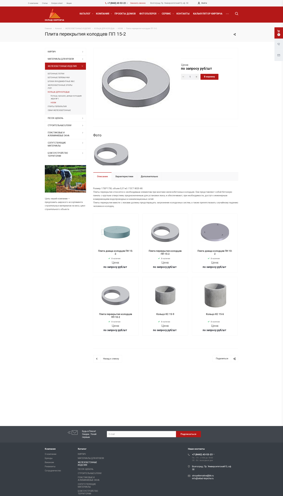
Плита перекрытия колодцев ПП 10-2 (115, 316)
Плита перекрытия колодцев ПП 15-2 (165, 252)
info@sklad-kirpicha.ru (203, 478)
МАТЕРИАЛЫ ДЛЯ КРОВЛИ (61, 59)
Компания (50, 449)
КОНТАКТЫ (183, 13)
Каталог (82, 449)
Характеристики (124, 176)
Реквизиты (50, 466)
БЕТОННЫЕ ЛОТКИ (56, 74)
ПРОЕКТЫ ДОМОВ (125, 13)
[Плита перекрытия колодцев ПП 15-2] (136, 83)
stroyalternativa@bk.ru (203, 475)
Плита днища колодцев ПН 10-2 (215, 252)
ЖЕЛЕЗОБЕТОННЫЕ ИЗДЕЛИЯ (62, 66)
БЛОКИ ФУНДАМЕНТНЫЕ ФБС (61, 81)
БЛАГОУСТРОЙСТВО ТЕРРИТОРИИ (58, 154)
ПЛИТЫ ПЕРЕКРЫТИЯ (57, 106)
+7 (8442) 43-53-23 (202, 454)
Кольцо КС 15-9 (165, 314)
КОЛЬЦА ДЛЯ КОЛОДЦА (59, 92)
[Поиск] (235, 14)
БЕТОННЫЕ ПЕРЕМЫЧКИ (59, 77)
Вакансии (49, 462)
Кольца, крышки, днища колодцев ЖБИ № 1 (66, 97)
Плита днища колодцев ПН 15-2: (115, 252)
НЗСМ (53, 102)
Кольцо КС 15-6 (215, 314)
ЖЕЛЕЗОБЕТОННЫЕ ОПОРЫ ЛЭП (60, 86)
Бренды (48, 458)
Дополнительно (149, 176)
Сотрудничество (53, 470)
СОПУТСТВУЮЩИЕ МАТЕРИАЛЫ (57, 144)
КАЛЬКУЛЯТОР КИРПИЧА (207, 13)
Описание (102, 176)
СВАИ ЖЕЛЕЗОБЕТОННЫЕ (59, 110)
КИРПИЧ (52, 52)
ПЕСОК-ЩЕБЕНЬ (55, 118)
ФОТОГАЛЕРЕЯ (148, 13)
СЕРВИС (167, 13)
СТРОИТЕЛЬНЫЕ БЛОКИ (59, 125)
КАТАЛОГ (85, 13)
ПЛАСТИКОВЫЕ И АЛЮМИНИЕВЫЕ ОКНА (58, 134)
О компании (50, 454)
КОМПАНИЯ (103, 13)
